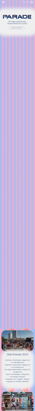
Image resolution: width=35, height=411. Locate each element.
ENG (27, 2)
